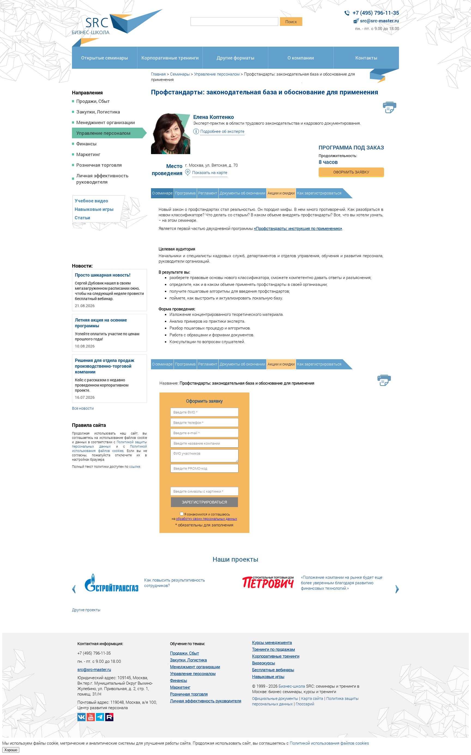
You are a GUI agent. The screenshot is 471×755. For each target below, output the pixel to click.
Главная (158, 74)
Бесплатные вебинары (273, 669)
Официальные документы (275, 698)
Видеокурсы (263, 663)
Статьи (82, 217)
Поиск (291, 21)
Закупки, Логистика (98, 112)
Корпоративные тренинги (170, 58)
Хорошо (10, 750)
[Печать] (389, 107)
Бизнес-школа (292, 686)
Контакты (366, 58)
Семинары (180, 74)
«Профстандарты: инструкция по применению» (298, 228)
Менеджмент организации (105, 122)
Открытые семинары (104, 58)
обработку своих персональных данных (206, 518)
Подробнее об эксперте (222, 131)
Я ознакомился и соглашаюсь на (204, 516)
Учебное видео (91, 200)
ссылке (134, 466)
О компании (301, 58)
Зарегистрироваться (204, 502)
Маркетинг (88, 154)
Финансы (86, 143)
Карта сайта (312, 698)
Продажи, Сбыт (93, 101)
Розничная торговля (99, 165)
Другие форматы (235, 58)
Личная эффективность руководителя (102, 178)
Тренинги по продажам (273, 649)
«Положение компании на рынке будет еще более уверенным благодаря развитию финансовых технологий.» (341, 582)
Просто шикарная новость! (102, 275)
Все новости (83, 408)
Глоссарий (305, 703)
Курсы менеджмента (272, 642)
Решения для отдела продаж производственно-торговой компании (104, 365)
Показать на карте (209, 172)
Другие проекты (86, 609)
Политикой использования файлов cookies (109, 448)
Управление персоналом (103, 133)
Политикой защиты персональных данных (109, 444)
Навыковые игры (94, 209)
